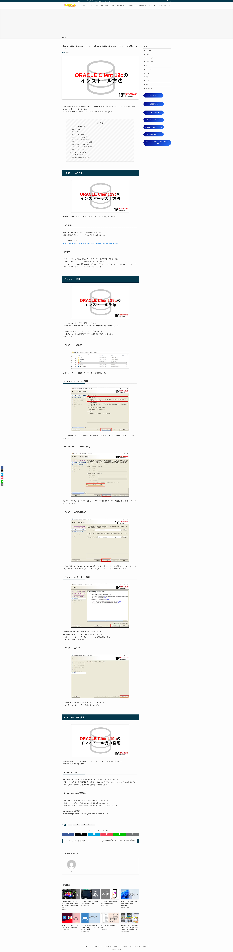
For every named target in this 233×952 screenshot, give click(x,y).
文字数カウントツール (155, 120)
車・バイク (149, 88)
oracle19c (83, 825)
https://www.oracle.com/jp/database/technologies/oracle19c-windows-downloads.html (90, 243)
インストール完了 (80, 149)
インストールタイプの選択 (83, 139)
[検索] (170, 1)
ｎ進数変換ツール (156, 104)
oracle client (76, 825)
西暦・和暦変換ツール (155, 134)
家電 (147, 84)
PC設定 (148, 54)
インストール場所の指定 (82, 144)
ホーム (87, 946)
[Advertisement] (116, 23)
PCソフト (148, 50)
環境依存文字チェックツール (153, 127)
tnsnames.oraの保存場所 (82, 157)
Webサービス (149, 58)
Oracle (70, 825)
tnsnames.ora (79, 154)
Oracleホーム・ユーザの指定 (83, 142)
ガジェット (149, 69)
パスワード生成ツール (155, 112)
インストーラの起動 (81, 137)
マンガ (148, 80)
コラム (148, 77)
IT (64, 52)
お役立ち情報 (149, 61)
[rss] (167, 1)
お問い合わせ (108, 946)
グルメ (148, 73)
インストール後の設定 (79, 152)
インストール (91, 825)
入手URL (77, 129)
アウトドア (149, 65)
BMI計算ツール (156, 95)
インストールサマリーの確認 (83, 146)
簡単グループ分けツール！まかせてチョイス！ (157, 142)
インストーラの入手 (78, 126)
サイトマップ (117, 946)
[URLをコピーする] (132, 834)
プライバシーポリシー (97, 946)
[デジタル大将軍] (70, 5)
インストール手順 (78, 134)
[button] (68, 834)
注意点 (77, 131)
